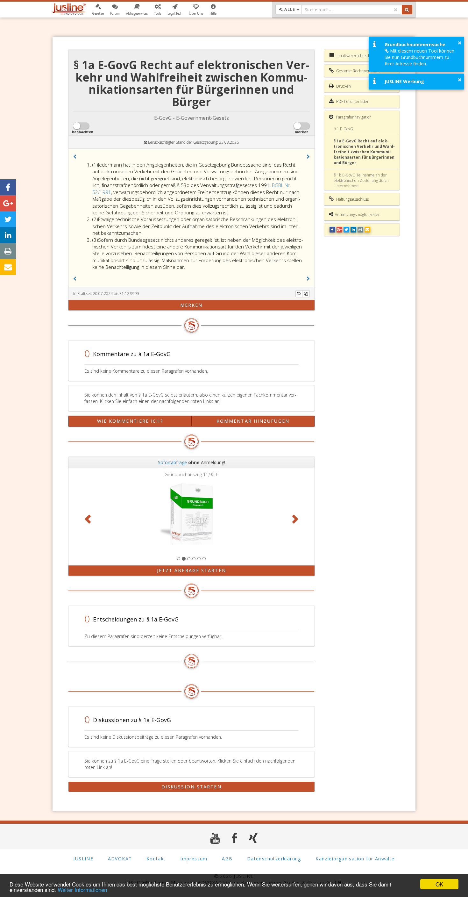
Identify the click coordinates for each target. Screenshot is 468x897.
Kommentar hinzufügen (252, 421)
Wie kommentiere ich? (130, 421)
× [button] (459, 42)
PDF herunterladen (352, 101)
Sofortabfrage (172, 462)
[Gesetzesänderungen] (298, 293)
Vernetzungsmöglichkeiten (357, 214)
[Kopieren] (306, 293)
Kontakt (156, 859)
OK (439, 884)
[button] (98, 10)
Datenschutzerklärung (274, 859)
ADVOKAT (120, 859)
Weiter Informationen (82, 889)
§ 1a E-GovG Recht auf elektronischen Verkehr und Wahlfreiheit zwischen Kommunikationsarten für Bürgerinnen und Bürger (364, 152)
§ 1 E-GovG (343, 129)
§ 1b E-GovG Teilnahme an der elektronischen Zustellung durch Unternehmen (361, 180)
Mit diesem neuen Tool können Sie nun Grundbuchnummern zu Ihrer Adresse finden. (419, 57)
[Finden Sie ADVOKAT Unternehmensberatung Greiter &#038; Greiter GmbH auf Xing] (253, 837)
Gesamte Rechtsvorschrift (357, 71)
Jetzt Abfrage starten (191, 570)
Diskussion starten (191, 787)
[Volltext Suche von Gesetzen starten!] (407, 9)
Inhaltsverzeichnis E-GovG (358, 55)
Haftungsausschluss (352, 199)
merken (191, 305)
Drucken (343, 86)
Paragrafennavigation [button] (353, 117)
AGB (227, 859)
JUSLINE (83, 859)
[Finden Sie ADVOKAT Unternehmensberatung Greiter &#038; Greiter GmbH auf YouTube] (215, 837)
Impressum (194, 859)
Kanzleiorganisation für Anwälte (355, 859)
